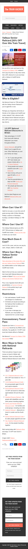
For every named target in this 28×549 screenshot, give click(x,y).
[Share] (11, 50)
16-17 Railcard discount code (14, 375)
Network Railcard (10, 410)
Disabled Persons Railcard (13, 397)
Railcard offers (20, 429)
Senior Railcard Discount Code (14, 416)
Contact (16, 546)
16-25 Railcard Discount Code (14, 382)
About (19, 545)
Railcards (8, 32)
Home (3, 32)
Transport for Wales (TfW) (10, 70)
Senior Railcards (9, 147)
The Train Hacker (14, 9)
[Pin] (20, 50)
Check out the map (19, 232)
